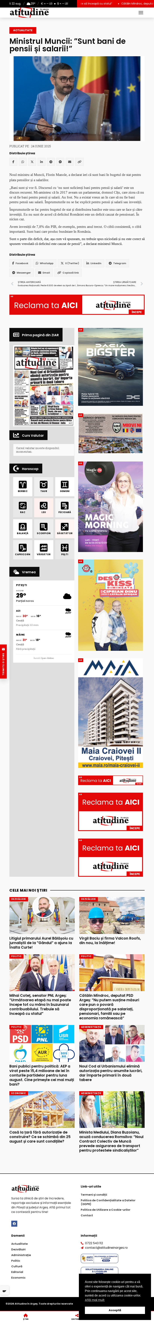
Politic (15, 1261)
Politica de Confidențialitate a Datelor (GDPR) (108, 1202)
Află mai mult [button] (95, 1300)
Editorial (17, 1272)
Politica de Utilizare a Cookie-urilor (105, 1210)
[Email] (70, 162)
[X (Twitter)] (32, 162)
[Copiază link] (79, 162)
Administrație (21, 1255)
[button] (43, 386)
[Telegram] (51, 162)
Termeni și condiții (94, 1195)
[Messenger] (60, 162)
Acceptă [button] (115, 1310)
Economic (18, 1278)
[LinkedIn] (41, 162)
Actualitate (22, 30)
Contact (87, 1215)
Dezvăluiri (18, 1249)
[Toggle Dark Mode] (4, 1290)
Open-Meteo (47, 658)
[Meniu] (141, 12)
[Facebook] (13, 162)
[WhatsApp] (23, 162)
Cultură (16, 1266)
